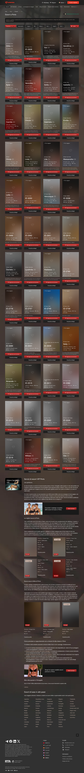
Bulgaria (26, 715)
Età (35, 26)
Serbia (60, 710)
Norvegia (49, 724)
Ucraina (72, 703)
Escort (7, 6)
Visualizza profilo (41, 552)
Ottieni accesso (71, 508)
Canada (26, 717)
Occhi (61, 26)
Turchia (72, 701)
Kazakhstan (50, 701)
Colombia (26, 722)
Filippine (60, 699)
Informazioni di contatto (77, 6)
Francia (37, 708)
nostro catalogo (48, 654)
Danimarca (38, 701)
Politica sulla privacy (67, 758)
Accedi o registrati (73, 2)
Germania (38, 712)
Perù (48, 726)
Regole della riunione (53, 6)
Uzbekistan (72, 715)
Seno (47, 26)
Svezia (60, 724)
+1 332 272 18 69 (69, 745)
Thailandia (72, 699)
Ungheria (38, 717)
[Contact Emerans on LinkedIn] (14, 741)
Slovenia (60, 717)
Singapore (61, 712)
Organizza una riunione (14, 60)
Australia (26, 701)
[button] (62, 2)
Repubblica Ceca (40, 699)
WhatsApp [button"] (46, 2)
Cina (25, 719)
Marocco (49, 719)
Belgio (25, 710)
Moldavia (49, 715)
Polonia (60, 701)
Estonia (37, 703)
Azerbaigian (27, 706)
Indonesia (38, 719)
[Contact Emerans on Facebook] (10, 741)
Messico (49, 712)
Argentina (26, 699)
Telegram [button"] (53, 2)
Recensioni (66, 6)
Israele (37, 724)
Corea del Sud (62, 719)
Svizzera (60, 726)
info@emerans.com (69, 742)
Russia (60, 708)
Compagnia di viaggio (28, 6)
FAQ (61, 6)
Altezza (41, 26)
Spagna (60, 722)
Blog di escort (43, 6)
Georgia (38, 710)
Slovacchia (61, 715)
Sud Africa (72, 717)
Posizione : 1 (9, 26)
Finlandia (38, 706)
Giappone (49, 699)
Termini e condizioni (67, 756)
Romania (60, 706)
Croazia (26, 724)
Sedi (37, 6)
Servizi (20, 6)
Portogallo (16, 11)
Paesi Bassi (50, 722)
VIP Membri (13, 6)
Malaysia (49, 710)
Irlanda (37, 722)
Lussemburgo (50, 708)
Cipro (25, 726)
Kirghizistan (50, 703)
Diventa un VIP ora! (10, 20)
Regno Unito (73, 710)
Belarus (26, 708)
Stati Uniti (72, 712)
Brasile (26, 712)
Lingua (28, 26)
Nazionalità (20, 26)
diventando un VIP (41, 647)
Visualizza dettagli (13, 63)
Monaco (49, 717)
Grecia (37, 715)
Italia (37, 726)
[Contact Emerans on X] (18, 741)
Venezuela (72, 706)
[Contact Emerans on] (7, 741)
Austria (26, 703)
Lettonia (49, 706)
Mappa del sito (65, 761)
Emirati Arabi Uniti (74, 708)
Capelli (54, 26)
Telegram (67, 749)
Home (6, 11)
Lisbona (26, 687)
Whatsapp (67, 747)
